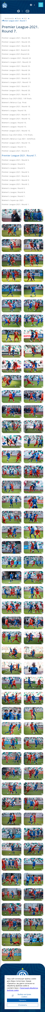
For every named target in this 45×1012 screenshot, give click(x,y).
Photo (18, 18)
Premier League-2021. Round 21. (16, 86)
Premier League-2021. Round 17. (16, 114)
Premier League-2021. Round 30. (16, 38)
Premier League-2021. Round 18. (16, 106)
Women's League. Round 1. (14, 196)
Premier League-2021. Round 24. (16, 70)
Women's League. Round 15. (14, 127)
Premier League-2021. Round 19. (16, 94)
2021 (25, 18)
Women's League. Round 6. (14, 164)
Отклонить (22, 1005)
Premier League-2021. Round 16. (16, 119)
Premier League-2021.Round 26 (15, 54)
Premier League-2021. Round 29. (16, 42)
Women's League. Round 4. (14, 192)
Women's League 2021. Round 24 (16, 58)
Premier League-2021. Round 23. (16, 74)
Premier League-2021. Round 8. (15, 151)
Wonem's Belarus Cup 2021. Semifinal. (19, 139)
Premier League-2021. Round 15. (16, 131)
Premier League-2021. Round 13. (16, 143)
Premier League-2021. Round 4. (15, 176)
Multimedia (9, 18)
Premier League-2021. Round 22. (16, 78)
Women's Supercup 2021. (13, 200)
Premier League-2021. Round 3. (15, 180)
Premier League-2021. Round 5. (15, 172)
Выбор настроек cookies (24, 995)
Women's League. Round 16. (14, 123)
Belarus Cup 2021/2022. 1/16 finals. (17, 135)
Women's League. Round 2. (14, 188)
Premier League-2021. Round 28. (16, 46)
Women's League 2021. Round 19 (16, 82)
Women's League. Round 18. (14, 110)
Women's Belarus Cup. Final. (14, 102)
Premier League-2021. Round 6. (15, 160)
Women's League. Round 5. (14, 168)
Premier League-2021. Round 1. (15, 204)
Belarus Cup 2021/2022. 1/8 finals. (17, 98)
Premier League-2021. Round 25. (16, 66)
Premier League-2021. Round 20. (16, 90)
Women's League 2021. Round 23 (16, 62)
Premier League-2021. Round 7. (19, 155)
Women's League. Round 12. (14, 147)
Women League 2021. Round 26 (15, 50)
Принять (22, 1000)
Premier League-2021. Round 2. (15, 184)
